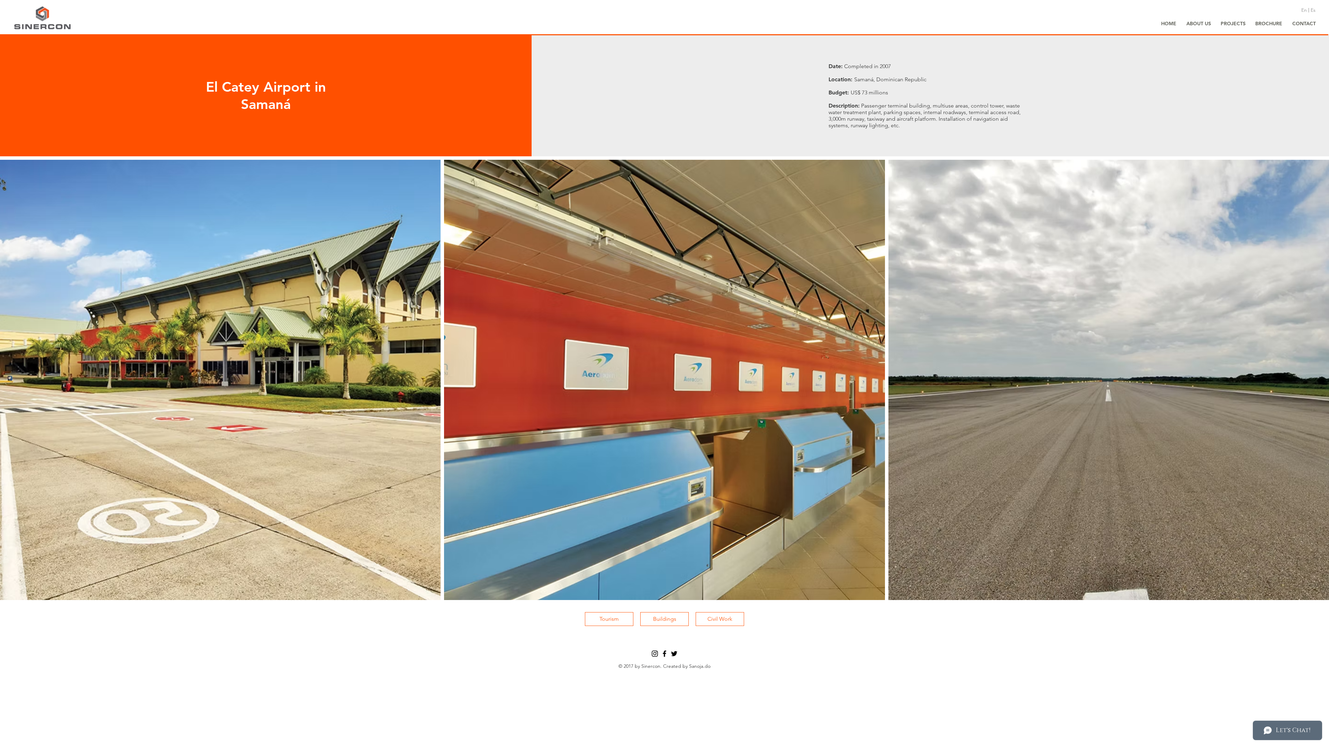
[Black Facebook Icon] (664, 653)
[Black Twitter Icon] (674, 653)
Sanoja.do (700, 666)
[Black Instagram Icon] (655, 653)
